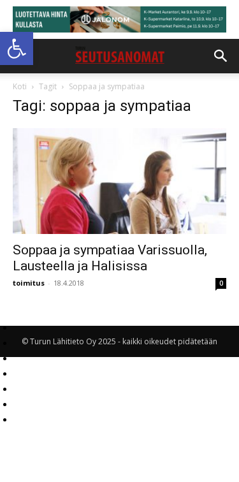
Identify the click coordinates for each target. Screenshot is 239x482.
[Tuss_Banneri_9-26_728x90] (119, 19)
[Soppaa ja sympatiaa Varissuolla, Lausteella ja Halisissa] (119, 180)
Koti (20, 86)
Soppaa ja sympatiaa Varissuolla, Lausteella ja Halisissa (110, 258)
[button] (16, 48)
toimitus (29, 283)
